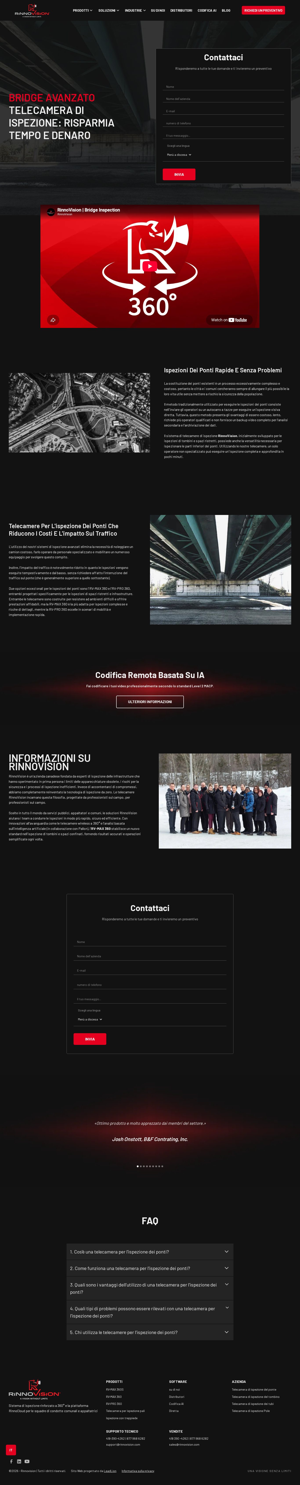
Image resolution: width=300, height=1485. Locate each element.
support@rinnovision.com (123, 1444)
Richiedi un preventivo (263, 10)
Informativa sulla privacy (138, 1471)
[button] (82, 10)
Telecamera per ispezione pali (125, 1411)
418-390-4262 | (116, 1438)
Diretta (174, 1411)
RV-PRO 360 (114, 1404)
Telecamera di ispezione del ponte (254, 1389)
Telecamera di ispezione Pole (251, 1411)
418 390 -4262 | (179, 1438)
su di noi (174, 1389)
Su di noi (158, 10)
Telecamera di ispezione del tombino (256, 1397)
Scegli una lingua (178, 145)
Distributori (181, 10)
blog (226, 10)
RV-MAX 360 (114, 1397)
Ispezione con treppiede (121, 1418)
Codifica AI (207, 10)
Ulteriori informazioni (150, 701)
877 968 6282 (136, 1438)
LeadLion (110, 1471)
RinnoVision (128, 813)
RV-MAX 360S (115, 1389)
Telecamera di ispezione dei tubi (253, 1404)
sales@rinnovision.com (184, 1444)
